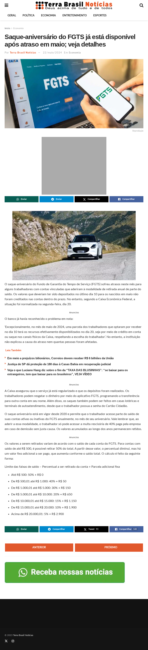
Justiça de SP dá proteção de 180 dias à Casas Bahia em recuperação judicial (59, 364)
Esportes (100, 15)
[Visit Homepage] (74, 5)
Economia (48, 15)
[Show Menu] (6, 5)
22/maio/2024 (52, 53)
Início (7, 28)
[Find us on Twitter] (6, 641)
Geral (12, 15)
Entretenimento (74, 15)
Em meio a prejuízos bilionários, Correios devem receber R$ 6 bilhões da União (60, 358)
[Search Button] (141, 5)
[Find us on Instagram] (13, 641)
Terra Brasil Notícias (23, 53)
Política (28, 15)
